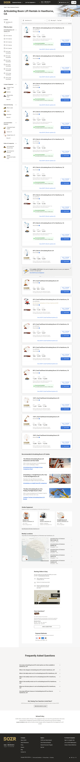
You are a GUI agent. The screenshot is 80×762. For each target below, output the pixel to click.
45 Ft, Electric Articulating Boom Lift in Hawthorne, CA (48, 195)
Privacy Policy (46, 757)
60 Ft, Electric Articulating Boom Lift (43, 250)
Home (5, 7)
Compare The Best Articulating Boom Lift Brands (34, 498)
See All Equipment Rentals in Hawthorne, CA (30, 528)
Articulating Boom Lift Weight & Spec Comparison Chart (33, 468)
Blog (22, 749)
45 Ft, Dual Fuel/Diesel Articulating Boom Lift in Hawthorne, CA (51, 299)
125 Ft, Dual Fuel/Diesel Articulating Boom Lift (46, 398)
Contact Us (23, 752)
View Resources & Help (41, 706)
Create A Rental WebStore (70, 745)
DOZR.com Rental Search (46, 740)
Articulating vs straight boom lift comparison (35, 483)
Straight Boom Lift (62, 520)
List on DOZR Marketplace (70, 742)
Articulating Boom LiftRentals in (57, 539)
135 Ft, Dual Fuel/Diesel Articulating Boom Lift (46, 416)
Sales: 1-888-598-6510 (45, 1)
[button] (10, 31)
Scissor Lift (28, 520)
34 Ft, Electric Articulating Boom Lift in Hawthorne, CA (48, 83)
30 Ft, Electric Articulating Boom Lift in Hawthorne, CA (48, 28)
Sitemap (52, 757)
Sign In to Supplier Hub (69, 740)
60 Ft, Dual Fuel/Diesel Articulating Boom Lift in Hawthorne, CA (51, 324)
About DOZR (23, 740)
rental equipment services (44, 575)
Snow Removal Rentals (46, 742)
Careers (22, 747)
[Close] (70, 268)
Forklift (45, 520)
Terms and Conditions (37, 757)
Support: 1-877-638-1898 (9, 746)
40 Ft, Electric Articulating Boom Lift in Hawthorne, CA (48, 139)
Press (22, 745)
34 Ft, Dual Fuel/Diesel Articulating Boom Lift (46, 281)
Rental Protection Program (47, 745)
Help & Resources (25, 742)
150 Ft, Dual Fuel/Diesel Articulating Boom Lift (46, 435)
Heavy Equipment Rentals (13, 7)
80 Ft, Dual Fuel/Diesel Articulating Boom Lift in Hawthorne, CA (51, 347)
